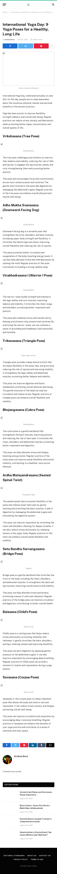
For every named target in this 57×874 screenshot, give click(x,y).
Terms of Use (36, 859)
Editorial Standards (14, 856)
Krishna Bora (10, 40)
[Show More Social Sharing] (51, 45)
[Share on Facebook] (10, 45)
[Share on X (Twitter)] (25, 45)
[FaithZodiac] (28, 4)
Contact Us (45, 856)
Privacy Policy (21, 859)
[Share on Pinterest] (41, 45)
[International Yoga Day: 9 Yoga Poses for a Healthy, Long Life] (28, 69)
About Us (31, 856)
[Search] (53, 5)
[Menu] (4, 5)
